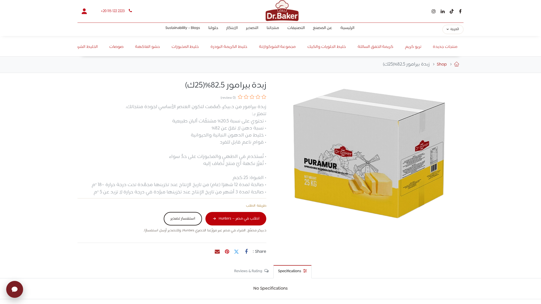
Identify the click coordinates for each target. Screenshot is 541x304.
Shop (442, 65)
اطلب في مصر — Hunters (239, 218)
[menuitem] (347, 29)
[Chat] (14, 289)
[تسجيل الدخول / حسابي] (84, 11)
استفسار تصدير (182, 218)
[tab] (292, 271)
